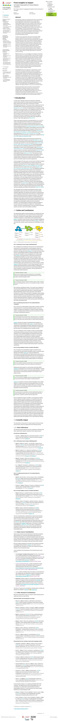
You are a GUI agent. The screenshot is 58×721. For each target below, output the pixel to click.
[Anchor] (34, 210)
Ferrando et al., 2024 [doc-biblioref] (24, 524)
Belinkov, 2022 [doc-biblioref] (19, 131)
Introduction (49, 3)
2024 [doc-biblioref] (41, 435)
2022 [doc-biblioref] (41, 492)
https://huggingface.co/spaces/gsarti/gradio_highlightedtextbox (29, 568)
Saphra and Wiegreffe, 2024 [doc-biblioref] (25, 136)
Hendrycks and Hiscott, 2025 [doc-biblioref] (26, 144)
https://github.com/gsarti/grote (22, 561)
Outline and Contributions (50, 5)
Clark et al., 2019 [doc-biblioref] (25, 133)
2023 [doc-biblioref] (18, 609)
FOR (37, 580)
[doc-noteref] (41, 431)
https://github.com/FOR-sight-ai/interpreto (30, 584)
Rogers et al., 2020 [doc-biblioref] (28, 168)
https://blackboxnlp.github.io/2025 (21, 708)
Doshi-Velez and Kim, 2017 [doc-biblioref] (32, 126)
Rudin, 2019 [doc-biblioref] (31, 118)
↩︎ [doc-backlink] (27, 708)
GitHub (26, 589)
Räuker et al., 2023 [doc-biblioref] (39, 142)
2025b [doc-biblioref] (37, 507)
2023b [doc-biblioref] (18, 478)
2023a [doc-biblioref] (22, 444)
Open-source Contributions (51, 11)
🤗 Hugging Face (33, 589)
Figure (16, 219)
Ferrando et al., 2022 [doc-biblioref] (33, 133)
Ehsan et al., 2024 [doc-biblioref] (28, 153)
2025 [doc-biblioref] (42, 485)
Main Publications (50, 9)
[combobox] (7, 12)
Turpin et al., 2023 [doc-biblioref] (39, 187)
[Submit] (3, 12)
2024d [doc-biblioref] (40, 450)
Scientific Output (51, 6)
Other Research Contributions (51, 14)
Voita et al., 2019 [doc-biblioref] (20, 168)
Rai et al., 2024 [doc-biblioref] (17, 144)
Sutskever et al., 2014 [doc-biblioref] (26, 165)
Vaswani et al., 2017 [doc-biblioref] (18, 107)
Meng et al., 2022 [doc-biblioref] (26, 131)
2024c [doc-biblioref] (37, 458)
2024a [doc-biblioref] (36, 627)
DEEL (39, 580)
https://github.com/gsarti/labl (22, 576)
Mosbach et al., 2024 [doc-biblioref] (37, 140)
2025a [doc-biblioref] (24, 502)
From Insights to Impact (6, 8)
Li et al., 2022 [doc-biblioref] (41, 126)
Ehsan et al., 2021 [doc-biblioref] (39, 150)
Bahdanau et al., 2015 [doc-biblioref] (35, 165)
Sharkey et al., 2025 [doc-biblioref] (20, 148)
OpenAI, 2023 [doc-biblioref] (25, 182)
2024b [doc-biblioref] (36, 621)
